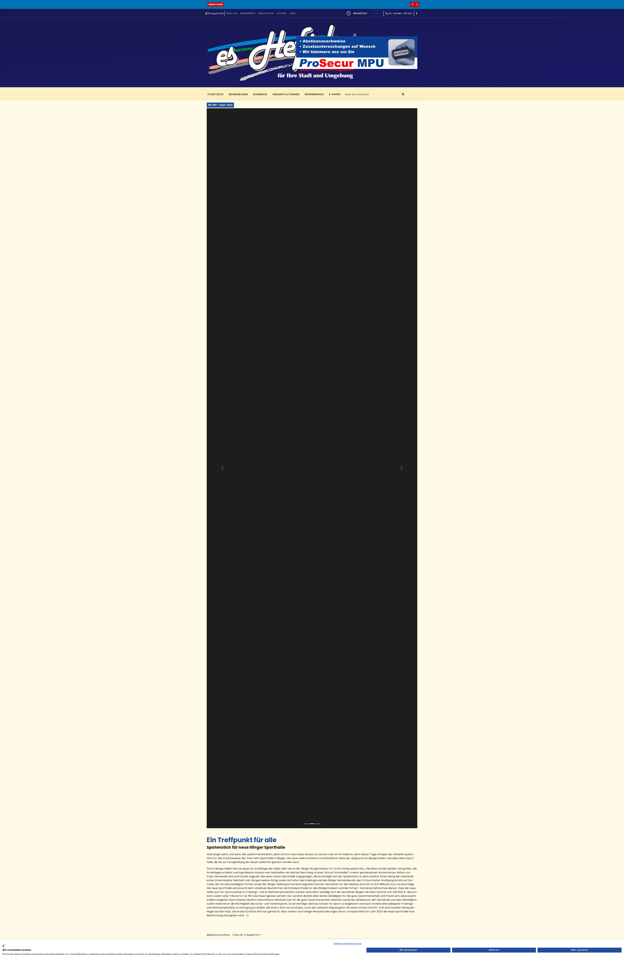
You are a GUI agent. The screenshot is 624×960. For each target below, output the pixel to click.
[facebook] (416, 13)
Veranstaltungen (285, 94)
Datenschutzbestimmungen (348, 943)
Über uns (231, 13)
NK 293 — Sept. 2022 (220, 105)
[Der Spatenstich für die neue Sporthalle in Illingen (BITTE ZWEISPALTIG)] (306, 824)
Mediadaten (247, 13)
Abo (377, 13)
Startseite (215, 94)
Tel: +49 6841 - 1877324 (400, 13)
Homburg (260, 94)
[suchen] (403, 94)
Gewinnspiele (314, 94)
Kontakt (282, 13)
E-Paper (334, 94)
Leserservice (266, 13)
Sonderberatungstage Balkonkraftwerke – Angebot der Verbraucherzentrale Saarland (286, 3)
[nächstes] (417, 4)
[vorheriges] (412, 4)
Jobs (292, 13)
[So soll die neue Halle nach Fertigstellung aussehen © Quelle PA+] (317, 824)
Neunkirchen (238, 94)
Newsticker (216, 4)
